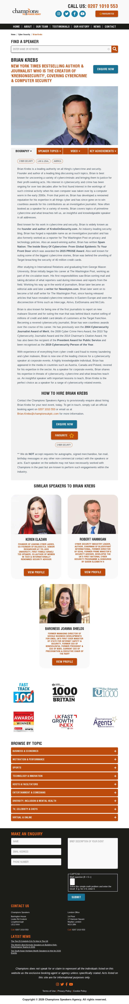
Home (16, 26)
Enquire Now (105, 69)
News (97, 26)
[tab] (23, 151)
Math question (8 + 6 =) (80, 877)
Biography (23, 151)
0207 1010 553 (103, 6)
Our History (81, 26)
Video (75, 151)
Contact (110, 26)
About (28, 26)
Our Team (42, 26)
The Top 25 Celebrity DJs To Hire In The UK (29, 941)
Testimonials (61, 26)
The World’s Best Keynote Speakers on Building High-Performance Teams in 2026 (34, 946)
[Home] (27, 12)
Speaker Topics (48, 151)
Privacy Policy (64, 991)
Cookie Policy (80, 991)
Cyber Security (24, 34)
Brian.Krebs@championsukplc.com (38, 413)
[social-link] (57, 984)
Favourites (108, 13)
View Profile (36, 572)
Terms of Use (49, 991)
